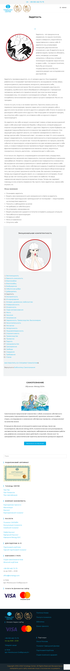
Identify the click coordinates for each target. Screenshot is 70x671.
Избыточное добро (13, 289)
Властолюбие (11, 281)
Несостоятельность (13, 323)
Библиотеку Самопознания (24, 367)
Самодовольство (12, 344)
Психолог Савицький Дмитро (47, 646)
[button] (35, 443)
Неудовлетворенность (15, 331)
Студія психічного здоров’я (46, 655)
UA (27, 2)
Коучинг (6, 510)
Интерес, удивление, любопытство (19, 302)
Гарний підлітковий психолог (14, 550)
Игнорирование (12, 299)
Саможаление (11, 347)
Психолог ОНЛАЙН (10, 522)
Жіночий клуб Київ (10, 562)
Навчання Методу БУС (12, 537)
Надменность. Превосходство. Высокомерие (23, 320)
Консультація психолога (12, 525)
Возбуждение (11, 286)
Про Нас (6, 490)
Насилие (9, 315)
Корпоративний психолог (13, 513)
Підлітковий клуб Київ (12, 547)
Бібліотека (40, 622)
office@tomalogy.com (11, 575)
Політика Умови (42, 613)
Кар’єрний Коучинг (10, 535)
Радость (9, 341)
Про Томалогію (9, 492)
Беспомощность (12, 276)
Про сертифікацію (10, 495)
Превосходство (12, 336)
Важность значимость (14, 278)
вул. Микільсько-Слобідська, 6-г (17, 652)
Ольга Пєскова (42, 641)
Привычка (10, 339)
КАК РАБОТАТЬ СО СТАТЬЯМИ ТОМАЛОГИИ (21, 363)
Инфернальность (12, 305)
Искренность (11, 307)
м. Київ (7, 650)
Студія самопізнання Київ (13, 559)
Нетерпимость (11, 328)
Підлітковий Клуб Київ (45, 650)
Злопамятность (12, 297)
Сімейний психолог (11, 528)
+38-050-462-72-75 (37, 2)
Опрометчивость (12, 333)
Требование (10, 354)
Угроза (8, 357)
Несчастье (10, 326)
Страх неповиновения (14, 310)
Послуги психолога (43, 617)
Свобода (9, 349)
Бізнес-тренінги (42, 626)
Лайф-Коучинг (9, 532)
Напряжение (11, 318)
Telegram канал (11, 645)
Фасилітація (8, 507)
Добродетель (11, 291)
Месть (8, 312)
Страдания (10, 352)
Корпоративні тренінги (12, 505)
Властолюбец (11, 283)
